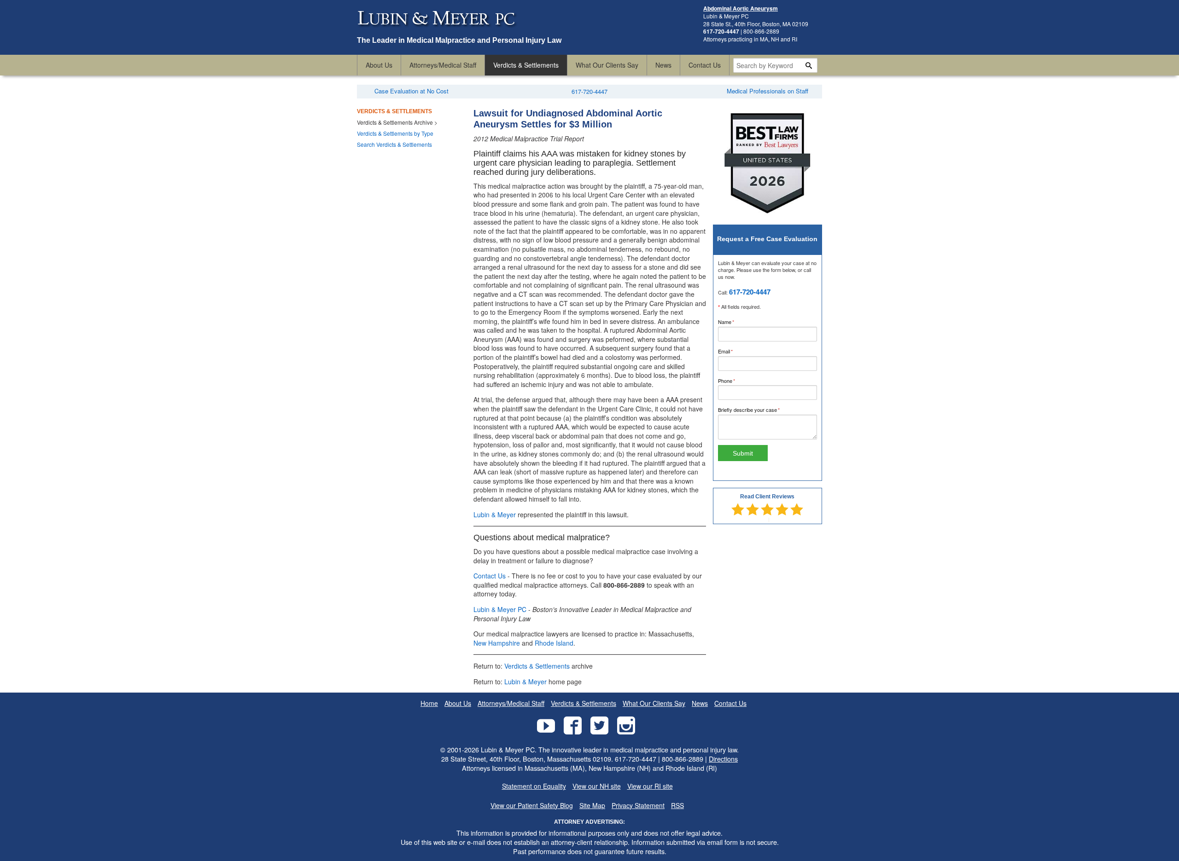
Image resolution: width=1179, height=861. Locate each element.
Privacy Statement (638, 805)
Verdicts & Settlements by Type (395, 133)
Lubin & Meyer (494, 514)
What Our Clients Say (607, 64)
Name (735, 321)
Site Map (592, 805)
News (663, 64)
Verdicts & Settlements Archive (395, 122)
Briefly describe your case (758, 409)
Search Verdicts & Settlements (394, 144)
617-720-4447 (589, 91)
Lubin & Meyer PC (499, 609)
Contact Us (705, 64)
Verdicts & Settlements (526, 64)
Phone (736, 380)
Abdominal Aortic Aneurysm (740, 8)
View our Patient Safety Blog (531, 805)
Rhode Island (554, 642)
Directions (723, 758)
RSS (677, 805)
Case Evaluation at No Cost (411, 91)
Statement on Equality (534, 786)
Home (429, 703)
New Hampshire (496, 642)
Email (735, 351)
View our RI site (650, 786)
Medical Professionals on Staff (767, 91)
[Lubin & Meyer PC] (437, 31)
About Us (379, 64)
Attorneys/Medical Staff (442, 64)
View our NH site (596, 786)
